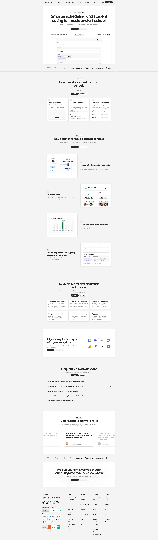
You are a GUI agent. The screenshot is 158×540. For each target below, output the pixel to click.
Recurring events (97, 512)
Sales (81, 497)
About (106, 499)
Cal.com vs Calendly (97, 534)
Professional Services (85, 512)
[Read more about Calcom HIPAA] (58, 502)
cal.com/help (59, 530)
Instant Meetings (97, 521)
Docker (69, 529)
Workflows (95, 519)
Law (81, 524)
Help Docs (95, 499)
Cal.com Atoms (71, 517)
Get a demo (108, 519)
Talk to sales (108, 521)
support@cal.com (50, 530)
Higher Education (84, 507)
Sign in (103, 2)
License (107, 512)
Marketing (82, 499)
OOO (94, 517)
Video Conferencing (97, 531)
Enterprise (70, 509)
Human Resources (84, 517)
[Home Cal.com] (48, 2)
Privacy (107, 507)
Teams (94, 507)
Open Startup (108, 502)
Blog (94, 502)
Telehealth (82, 509)
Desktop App (71, 519)
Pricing (69, 502)
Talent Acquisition (84, 502)
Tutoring (82, 519)
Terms (106, 509)
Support (107, 504)
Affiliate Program (97, 497)
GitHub (69, 526)
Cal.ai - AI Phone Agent (73, 507)
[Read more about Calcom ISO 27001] (43, 502)
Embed (94, 509)
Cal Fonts (95, 504)
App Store (95, 524)
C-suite (82, 521)
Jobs (106, 497)
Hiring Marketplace (84, 514)
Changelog (107, 517)
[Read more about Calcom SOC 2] (47, 502)
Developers (95, 514)
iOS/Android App (72, 497)
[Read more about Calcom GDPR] (54, 502)
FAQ (69, 521)
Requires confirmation (98, 526)
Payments (95, 529)
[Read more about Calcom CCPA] (51, 502)
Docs (69, 504)
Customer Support (84, 504)
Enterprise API (71, 524)
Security (107, 514)
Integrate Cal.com (72, 512)
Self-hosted (71, 499)
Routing (70, 514)
